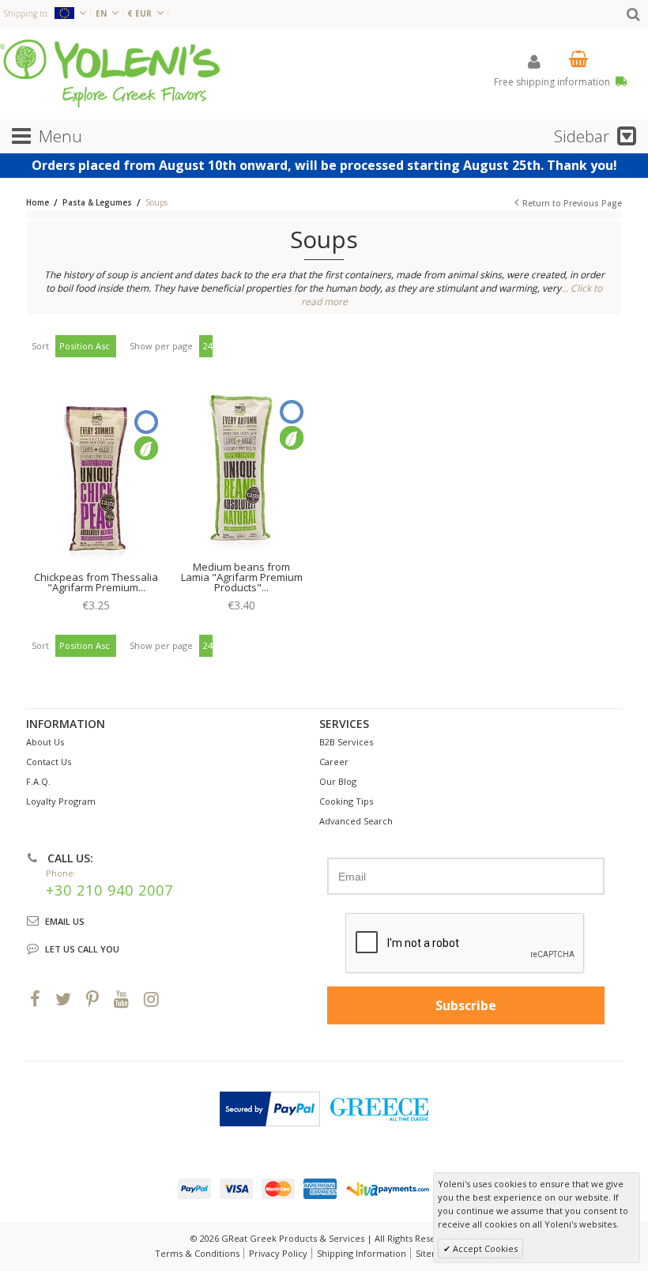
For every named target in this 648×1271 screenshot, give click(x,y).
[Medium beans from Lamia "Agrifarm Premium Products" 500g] (241, 471)
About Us (45, 742)
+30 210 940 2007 (109, 890)
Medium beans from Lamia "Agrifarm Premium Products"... (242, 577)
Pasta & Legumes (97, 202)
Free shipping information (553, 82)
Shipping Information (361, 1253)
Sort (40, 346)
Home (37, 202)
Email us (65, 921)
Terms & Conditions (197, 1253)
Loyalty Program (61, 801)
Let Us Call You (82, 949)
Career (333, 762)
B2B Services (346, 742)
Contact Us (48, 762)
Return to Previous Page (572, 203)
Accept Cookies (484, 1248)
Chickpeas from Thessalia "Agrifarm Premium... (96, 582)
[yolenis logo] (110, 73)
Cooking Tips (346, 801)
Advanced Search (356, 821)
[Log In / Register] (534, 61)
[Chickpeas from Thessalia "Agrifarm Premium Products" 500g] (96, 481)
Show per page (161, 346)
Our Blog (337, 781)
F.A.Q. (38, 781)
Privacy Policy (278, 1253)
